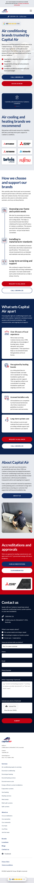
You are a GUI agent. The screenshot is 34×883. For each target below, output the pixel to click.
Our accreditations (7, 815)
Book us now (17, 83)
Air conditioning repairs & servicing (11, 767)
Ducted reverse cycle (8, 781)
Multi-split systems (7, 803)
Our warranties (6, 819)
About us (17, 496)
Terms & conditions (7, 865)
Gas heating (5, 792)
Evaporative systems (8, 788)
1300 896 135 (5, 752)
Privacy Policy (5, 861)
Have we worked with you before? (12, 642)
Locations (5, 842)
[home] (5, 10)
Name (4, 651)
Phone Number (6, 670)
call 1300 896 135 (17, 77)
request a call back (17, 284)
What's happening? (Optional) (11, 679)
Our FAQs (4, 829)
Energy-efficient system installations (12, 785)
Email (3, 661)
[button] (30, 11)
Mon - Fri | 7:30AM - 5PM (8, 757)
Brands (4, 838)
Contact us (5, 849)
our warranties (17, 570)
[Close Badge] (26, 878)
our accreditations (17, 564)
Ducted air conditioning (8, 770)
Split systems (5, 806)
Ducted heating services (9, 778)
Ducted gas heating (7, 774)
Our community (6, 822)
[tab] (15, 106)
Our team (4, 825)
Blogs (4, 846)
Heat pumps (5, 799)
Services (4, 764)
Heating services (6, 796)
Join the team (5, 832)
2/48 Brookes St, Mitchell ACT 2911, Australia (13, 747)
